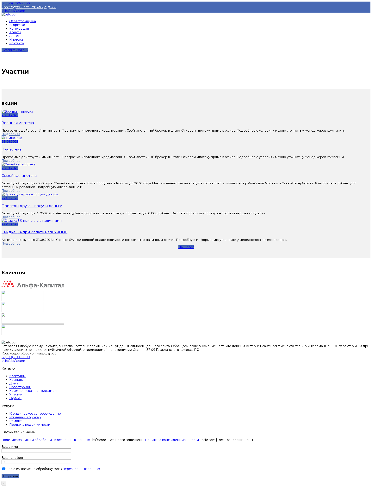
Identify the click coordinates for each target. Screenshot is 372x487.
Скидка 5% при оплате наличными (34, 232)
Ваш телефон (12, 458)
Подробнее (11, 134)
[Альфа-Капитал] (33, 289)
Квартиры (17, 376)
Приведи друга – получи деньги (32, 206)
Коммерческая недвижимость (34, 391)
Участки (15, 394)
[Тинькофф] (23, 300)
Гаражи (15, 398)
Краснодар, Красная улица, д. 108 (29, 7)
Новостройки (20, 387)
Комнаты (16, 380)
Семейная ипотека (19, 175)
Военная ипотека (18, 123)
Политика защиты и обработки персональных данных (46, 440)
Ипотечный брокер (25, 417)
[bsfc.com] (10, 14)
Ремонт (15, 421)
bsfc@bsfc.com (13, 11)
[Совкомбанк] (23, 311)
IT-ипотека (12, 149)
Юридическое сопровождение (35, 413)
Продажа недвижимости (29, 424)
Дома (13, 383)
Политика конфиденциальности (172, 440)
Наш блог (186, 247)
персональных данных (81, 469)
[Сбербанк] (33, 334)
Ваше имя (10, 446)
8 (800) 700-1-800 (16, 3)
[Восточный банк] (33, 322)
